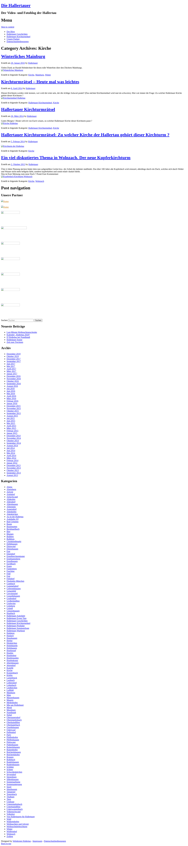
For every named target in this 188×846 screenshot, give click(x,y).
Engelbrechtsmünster (16, 556)
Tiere (9, 799)
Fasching (10, 571)
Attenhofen (11, 512)
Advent (10, 492)
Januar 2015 (12, 433)
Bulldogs (10, 539)
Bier (8, 531)
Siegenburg (12, 777)
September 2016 (14, 383)
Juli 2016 (11, 388)
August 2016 (12, 386)
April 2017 (11, 369)
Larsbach (11, 680)
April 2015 (11, 426)
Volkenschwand (14, 811)
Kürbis (10, 675)
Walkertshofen (13, 821)
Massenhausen (13, 697)
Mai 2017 (11, 366)
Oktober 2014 (13, 440)
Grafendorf (11, 598)
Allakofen (11, 499)
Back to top (6, 843)
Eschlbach (11, 564)
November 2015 (14, 408)
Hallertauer (33, 63)
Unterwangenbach (15, 809)
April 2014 (11, 455)
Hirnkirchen (12, 643)
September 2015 (14, 413)
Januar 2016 (12, 403)
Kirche (31, 75)
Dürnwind (11, 546)
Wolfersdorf (12, 831)
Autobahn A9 (12, 519)
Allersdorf (11, 502)
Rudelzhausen (13, 762)
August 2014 (12, 445)
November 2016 (14, 378)
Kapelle (10, 668)
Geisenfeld (11, 591)
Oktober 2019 (13, 356)
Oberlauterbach (13, 725)
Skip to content (7, 27)
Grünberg (11, 606)
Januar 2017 (12, 374)
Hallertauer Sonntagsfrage (18, 628)
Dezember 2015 (14, 406)
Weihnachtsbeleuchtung (17, 826)
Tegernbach (12, 794)
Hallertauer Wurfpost (16, 631)
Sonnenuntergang (14, 784)
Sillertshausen (13, 779)
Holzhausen (12, 648)
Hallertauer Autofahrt (16, 616)
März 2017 (11, 371)
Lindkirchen (12, 688)
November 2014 (14, 438)
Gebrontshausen (14, 588)
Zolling (10, 836)
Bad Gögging (12, 521)
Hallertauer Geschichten (17, 34)
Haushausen (12, 638)
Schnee (10, 769)
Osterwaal (11, 730)
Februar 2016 (12, 401)
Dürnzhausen (12, 549)
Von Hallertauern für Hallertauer (21, 816)
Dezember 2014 (14, 435)
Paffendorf (11, 732)
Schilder (10, 767)
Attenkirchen (12, 514)
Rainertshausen (13, 747)
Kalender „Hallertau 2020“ (18, 335)
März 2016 (11, 398)
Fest (8, 576)
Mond (9, 707)
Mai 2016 (11, 393)
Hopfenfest (11, 655)
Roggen (10, 757)
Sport (9, 787)
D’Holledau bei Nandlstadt (18, 337)
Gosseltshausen (13, 596)
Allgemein (11, 507)
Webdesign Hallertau (22, 841)
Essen (9, 566)
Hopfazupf (11, 650)
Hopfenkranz (12, 660)
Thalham (10, 797)
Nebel (9, 715)
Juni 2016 (11, 391)
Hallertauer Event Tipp (16, 618)
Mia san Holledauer (15, 705)
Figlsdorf (10, 578)
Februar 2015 (12, 431)
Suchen (4, 320)
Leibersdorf (12, 683)
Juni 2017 (11, 364)
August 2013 (12, 475)
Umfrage (10, 802)
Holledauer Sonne (14, 340)
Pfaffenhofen (12, 737)
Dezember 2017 (14, 359)
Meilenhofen (12, 702)
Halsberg (10, 633)
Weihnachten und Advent (18, 824)
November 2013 (14, 468)
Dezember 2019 (14, 354)
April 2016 (11, 396)
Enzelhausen (12, 561)
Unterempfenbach (14, 804)
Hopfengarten (13, 658)
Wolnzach (39, 181)
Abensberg (11, 489)
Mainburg (39, 75)
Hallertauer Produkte (16, 626)
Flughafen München (15, 581)
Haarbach (11, 613)
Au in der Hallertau (15, 516)
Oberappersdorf (13, 717)
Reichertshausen (14, 752)
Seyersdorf (11, 774)
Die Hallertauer (16, 5)
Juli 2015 (11, 418)
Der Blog (11, 31)
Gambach (11, 583)
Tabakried (11, 792)
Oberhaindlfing (13, 722)
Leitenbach (11, 685)
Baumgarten (12, 526)
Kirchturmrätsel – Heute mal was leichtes (40, 81)
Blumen (10, 534)
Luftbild (10, 690)
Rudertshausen (13, 764)
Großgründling (13, 601)
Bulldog (10, 536)
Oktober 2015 (13, 411)
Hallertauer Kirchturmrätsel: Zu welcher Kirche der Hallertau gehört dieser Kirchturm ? (85, 134)
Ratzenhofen (12, 749)
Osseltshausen (13, 727)
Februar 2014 (12, 460)
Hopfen (10, 653)
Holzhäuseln (12, 645)
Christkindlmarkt (14, 541)
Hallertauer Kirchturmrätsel (18, 36)
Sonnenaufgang (13, 782)
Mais (9, 695)
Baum (9, 524)
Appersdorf (12, 509)
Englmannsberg (13, 559)
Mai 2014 (11, 453)
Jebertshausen (13, 663)
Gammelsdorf (12, 586)
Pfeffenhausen (13, 740)
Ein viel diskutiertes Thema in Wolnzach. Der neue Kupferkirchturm (65, 157)
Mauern (10, 700)
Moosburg (11, 710)
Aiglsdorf (11, 494)
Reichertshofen (13, 754)
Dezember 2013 (14, 465)
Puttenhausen (12, 745)
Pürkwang (11, 742)
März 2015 (11, 428)
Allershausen (12, 504)
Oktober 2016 (13, 381)
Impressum (37, 841)
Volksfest (11, 814)
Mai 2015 (11, 423)
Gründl (10, 608)
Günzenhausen (13, 611)
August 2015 (12, 416)
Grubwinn (11, 603)
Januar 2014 (12, 463)
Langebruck (12, 678)
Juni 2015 (11, 421)
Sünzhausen (12, 789)
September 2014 (14, 443)
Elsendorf (11, 554)
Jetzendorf (11, 665)
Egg (8, 551)
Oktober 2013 (13, 470)
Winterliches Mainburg (23, 56)
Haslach (10, 635)
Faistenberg (12, 569)
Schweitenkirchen (14, 772)
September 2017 (14, 361)
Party (9, 735)
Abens (9, 487)
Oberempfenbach (14, 720)
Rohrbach (11, 759)
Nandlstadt (11, 712)
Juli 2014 (11, 448)
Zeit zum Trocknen (15, 342)
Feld (8, 573)
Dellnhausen (12, 544)
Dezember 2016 (14, 376)
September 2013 (14, 473)
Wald (9, 819)
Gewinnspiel (12, 593)
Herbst (9, 640)
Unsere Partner (13, 39)
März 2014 (11, 458)
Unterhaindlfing (13, 807)
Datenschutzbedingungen (18, 41)
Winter (48, 75)
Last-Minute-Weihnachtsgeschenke (22, 332)
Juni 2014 (11, 450)
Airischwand (12, 497)
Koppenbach (12, 673)
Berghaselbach (13, 529)
